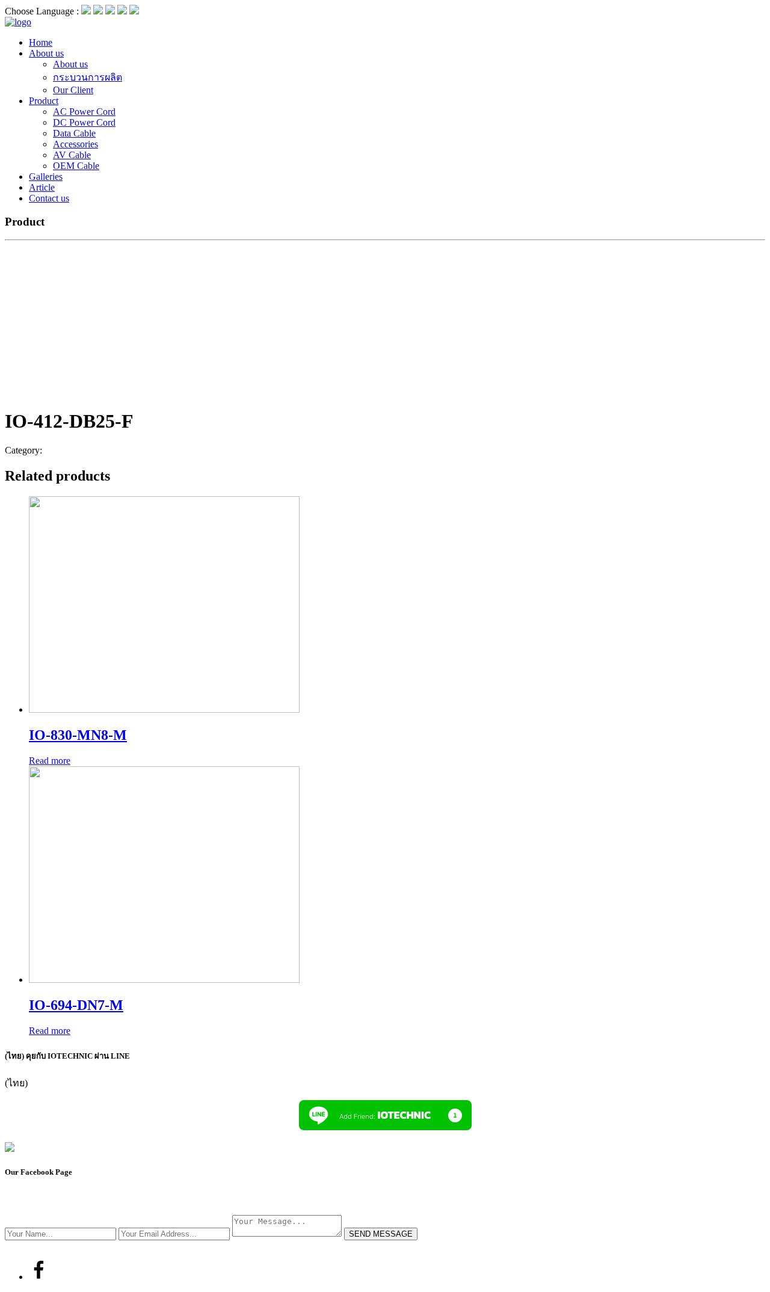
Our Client (73, 90)
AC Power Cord (84, 111)
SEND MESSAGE (381, 1233)
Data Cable (74, 133)
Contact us (49, 198)
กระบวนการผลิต (87, 77)
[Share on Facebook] (38, 1277)
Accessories (75, 144)
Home (40, 42)
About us (46, 53)
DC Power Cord (84, 122)
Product (43, 101)
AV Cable (72, 155)
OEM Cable (76, 166)
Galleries (46, 176)
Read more (49, 760)
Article (42, 187)
